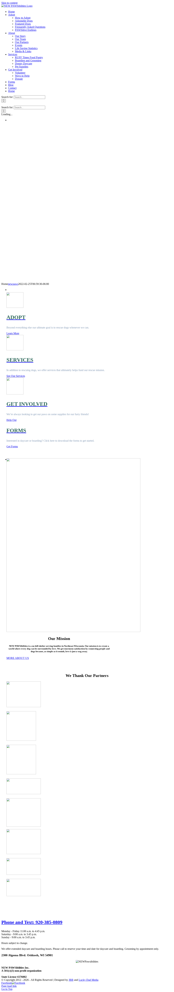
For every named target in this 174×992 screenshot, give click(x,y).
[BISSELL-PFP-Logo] (23, 853)
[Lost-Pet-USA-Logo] (23, 873)
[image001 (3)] (21, 739)
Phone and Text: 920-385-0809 (31, 922)
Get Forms (12, 446)
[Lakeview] (23, 895)
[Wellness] (21, 773)
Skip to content (9, 2)
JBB (71, 979)
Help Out (11, 420)
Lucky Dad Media (88, 979)
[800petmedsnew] (23, 793)
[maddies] (23, 706)
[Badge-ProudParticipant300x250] (23, 825)
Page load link (9, 986)
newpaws (13, 283)
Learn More (12, 333)
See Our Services (15, 375)
